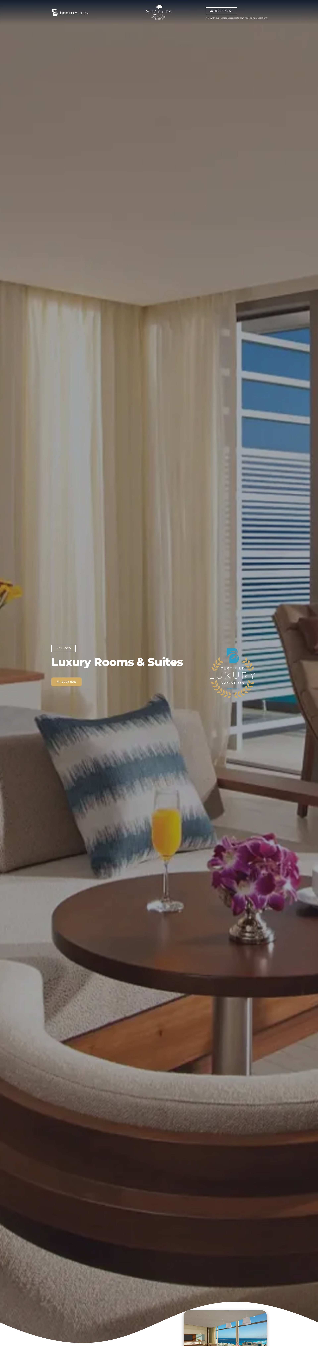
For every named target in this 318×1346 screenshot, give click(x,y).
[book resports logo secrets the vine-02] (69, 12)
